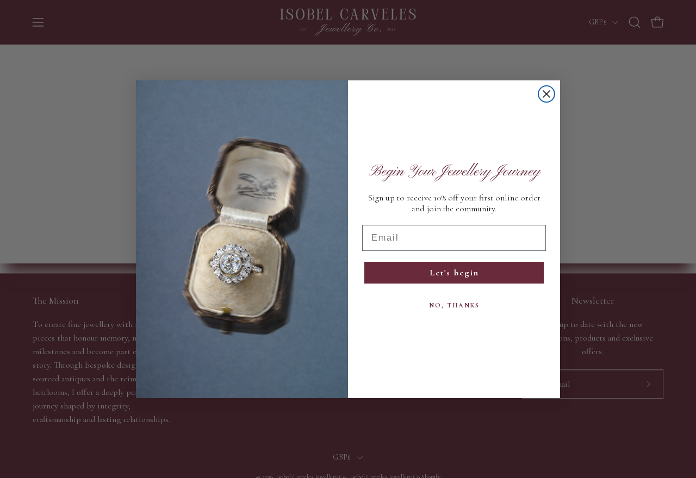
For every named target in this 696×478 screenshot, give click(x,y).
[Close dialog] (546, 94)
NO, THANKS (454, 305)
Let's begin (454, 272)
